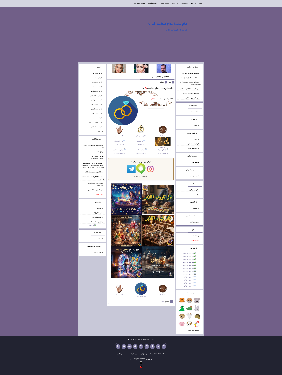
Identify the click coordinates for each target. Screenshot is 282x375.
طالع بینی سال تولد (193, 329)
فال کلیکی (196, 208)
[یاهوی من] (164, 346)
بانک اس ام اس (164, 3)
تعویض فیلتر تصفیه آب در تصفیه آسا (93, 146)
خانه (200, 3)
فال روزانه (175, 3)
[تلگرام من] (158, 346)
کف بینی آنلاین (195, 162)
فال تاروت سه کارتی (97, 91)
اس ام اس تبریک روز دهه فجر (190, 73)
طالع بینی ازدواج (162, 98)
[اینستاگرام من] (147, 346)
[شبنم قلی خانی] (119, 68)
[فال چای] (158, 262)
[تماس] (141, 346)
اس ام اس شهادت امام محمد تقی (189, 88)
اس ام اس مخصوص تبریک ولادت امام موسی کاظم (190, 83)
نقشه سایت (132, 358)
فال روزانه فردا (98, 252)
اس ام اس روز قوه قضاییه (192, 97)
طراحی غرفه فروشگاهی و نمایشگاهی (96, 184)
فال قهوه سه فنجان (193, 143)
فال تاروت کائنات (141, 153)
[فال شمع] (126, 231)
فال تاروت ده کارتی (97, 113)
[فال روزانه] (126, 199)
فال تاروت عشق (98, 117)
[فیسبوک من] (152, 346)
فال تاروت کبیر (98, 77)
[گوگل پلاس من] (129, 346)
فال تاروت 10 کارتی (119, 153)
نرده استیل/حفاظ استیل (95, 189)
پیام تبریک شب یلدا (97, 221)
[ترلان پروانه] (141, 68)
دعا (198, 194)
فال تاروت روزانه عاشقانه (95, 122)
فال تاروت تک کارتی (97, 86)
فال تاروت (184, 3)
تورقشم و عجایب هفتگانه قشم (94, 171)
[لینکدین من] (118, 346)
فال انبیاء (196, 125)
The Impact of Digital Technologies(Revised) (97, 157)
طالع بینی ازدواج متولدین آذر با (167, 23)
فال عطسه (141, 144)
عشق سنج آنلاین (194, 221)
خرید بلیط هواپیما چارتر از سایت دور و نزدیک (93, 177)
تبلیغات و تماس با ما (139, 3)
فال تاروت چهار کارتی (96, 95)
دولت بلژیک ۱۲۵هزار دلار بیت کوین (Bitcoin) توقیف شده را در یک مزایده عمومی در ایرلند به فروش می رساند (93, 165)
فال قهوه (196, 139)
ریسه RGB (196, 235)
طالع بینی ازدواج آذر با (160, 76)
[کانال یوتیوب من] (124, 346)
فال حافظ (193, 3)
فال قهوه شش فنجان (193, 148)
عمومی (163, 301)
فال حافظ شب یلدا (97, 217)
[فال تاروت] (158, 199)
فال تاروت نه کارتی (97, 108)
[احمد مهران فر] (164, 68)
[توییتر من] (135, 346)
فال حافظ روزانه (119, 144)
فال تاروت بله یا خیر (97, 126)
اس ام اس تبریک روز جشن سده (190, 77)
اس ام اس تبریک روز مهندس (191, 93)
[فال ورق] (126, 262)
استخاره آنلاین (152, 3)
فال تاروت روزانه (163, 153)
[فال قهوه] (158, 231)
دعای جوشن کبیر (194, 189)
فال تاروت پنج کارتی (97, 99)
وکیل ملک (100, 151)
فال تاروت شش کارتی (96, 104)
